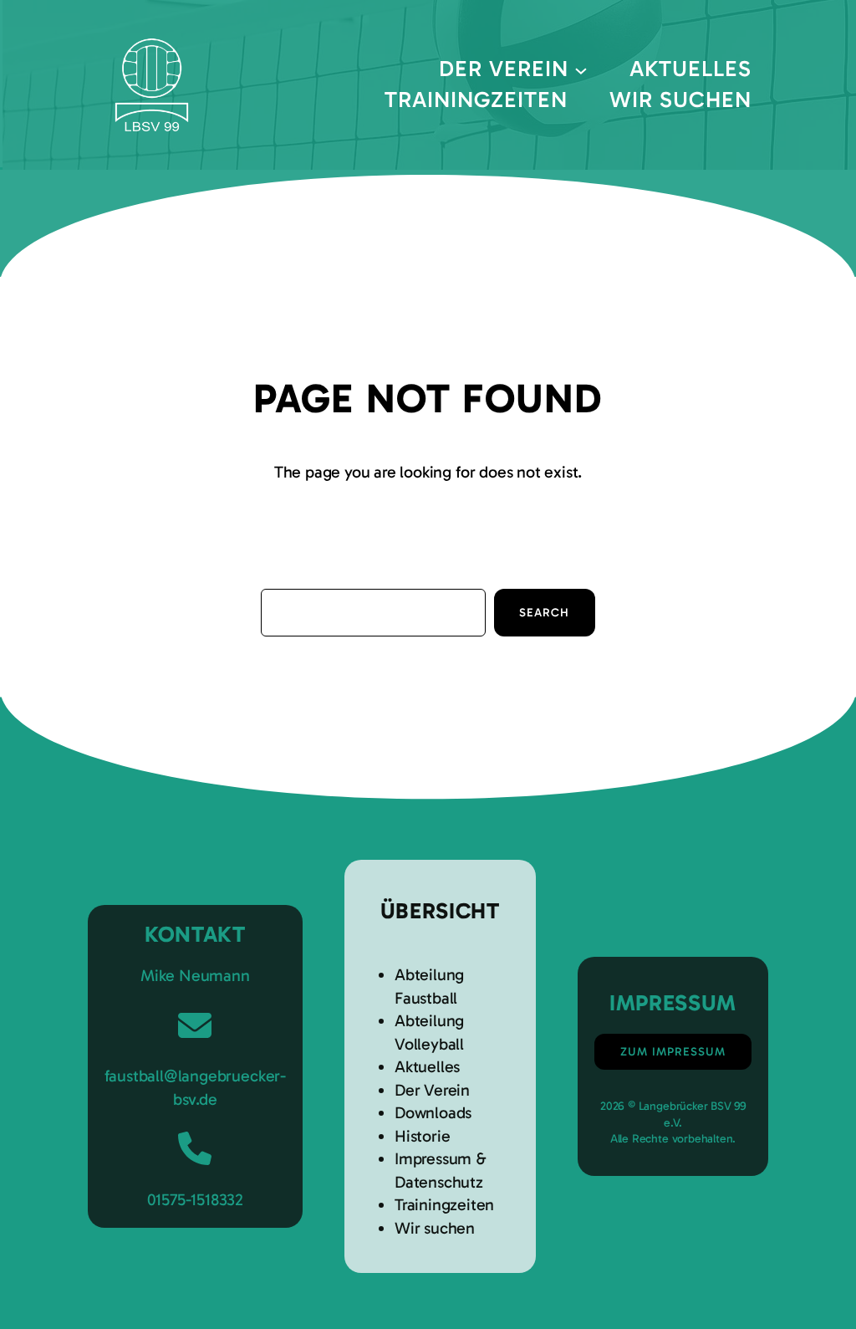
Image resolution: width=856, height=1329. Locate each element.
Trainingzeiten (444, 1204)
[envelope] (195, 1025)
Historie (422, 1136)
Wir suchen (435, 1228)
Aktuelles (427, 1066)
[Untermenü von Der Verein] (581, 69)
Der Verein (432, 1090)
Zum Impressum (673, 1052)
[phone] (195, 1148)
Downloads (433, 1112)
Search (544, 613)
